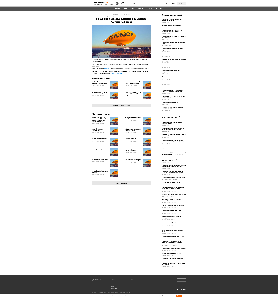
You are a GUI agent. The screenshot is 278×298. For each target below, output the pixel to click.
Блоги (112, 282)
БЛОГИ (132, 8)
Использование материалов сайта (138, 284)
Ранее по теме (101, 78)
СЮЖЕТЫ (149, 8)
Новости (113, 279)
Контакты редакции (134, 282)
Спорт (112, 281)
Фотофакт (113, 284)
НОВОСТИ (117, 8)
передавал (107, 68)
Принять (179, 295)
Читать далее (105, 85)
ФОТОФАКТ (140, 8)
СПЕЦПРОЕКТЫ (159, 8)
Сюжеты (113, 286)
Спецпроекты (114, 288)
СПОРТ (125, 8)
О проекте (132, 279)
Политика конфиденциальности (137, 281)
